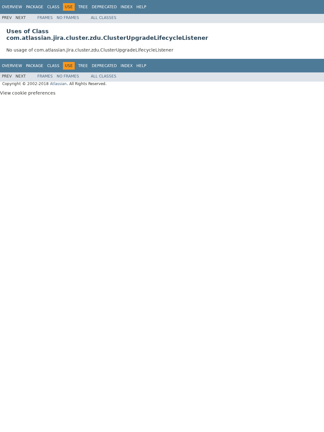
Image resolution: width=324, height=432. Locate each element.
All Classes (103, 17)
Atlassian (58, 84)
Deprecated (104, 7)
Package (34, 7)
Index (127, 7)
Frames (45, 17)
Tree (83, 7)
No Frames (68, 17)
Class (53, 7)
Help (141, 7)
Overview (12, 7)
